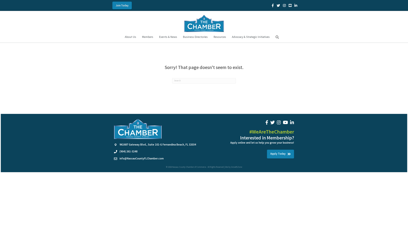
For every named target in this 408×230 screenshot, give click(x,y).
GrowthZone (236, 167)
